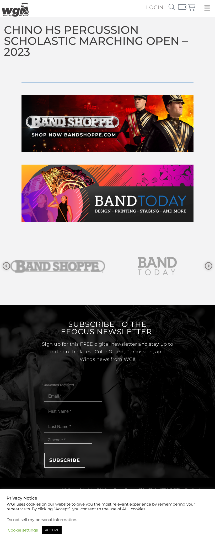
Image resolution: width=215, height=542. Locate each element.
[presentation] (6, 266)
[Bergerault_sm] (157, 266)
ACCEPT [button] (51, 530)
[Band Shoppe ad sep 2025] (108, 150)
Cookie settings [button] (23, 530)
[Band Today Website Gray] (57, 266)
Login (154, 7)
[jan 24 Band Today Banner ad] (108, 220)
